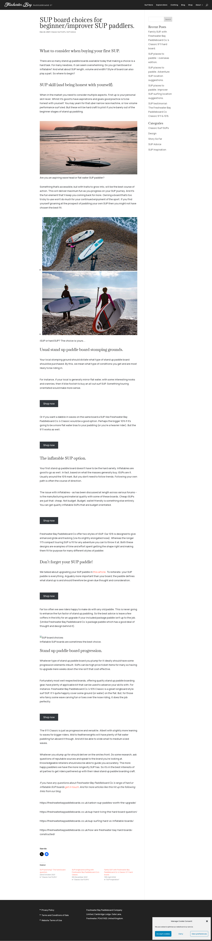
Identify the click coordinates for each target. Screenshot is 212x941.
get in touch (72, 787)
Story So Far (155, 138)
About (198, 5)
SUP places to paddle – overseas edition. (158, 58)
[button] (207, 921)
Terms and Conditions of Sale (55, 915)
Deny (181, 934)
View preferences (199, 934)
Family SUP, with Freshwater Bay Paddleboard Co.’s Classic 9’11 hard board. (118, 872)
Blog (183, 5)
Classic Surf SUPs (58, 32)
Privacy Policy (47, 910)
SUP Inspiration (157, 149)
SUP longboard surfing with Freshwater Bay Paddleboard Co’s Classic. (85, 872)
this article (99, 572)
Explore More (161, 5)
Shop (190, 5)
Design (152, 133)
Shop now (49, 403)
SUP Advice (71, 32)
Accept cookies (163, 934)
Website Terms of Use (51, 920)
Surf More (149, 5)
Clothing (174, 5)
